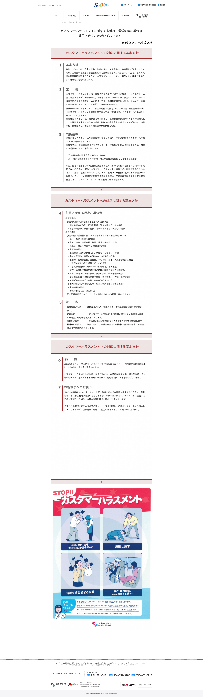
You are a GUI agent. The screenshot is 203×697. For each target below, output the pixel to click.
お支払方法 (111, 663)
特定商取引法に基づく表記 (148, 5)
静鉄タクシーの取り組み (82, 663)
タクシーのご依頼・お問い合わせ (99, 663)
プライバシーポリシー (129, 5)
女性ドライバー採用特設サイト (69, 665)
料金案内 (73, 663)
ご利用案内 (67, 663)
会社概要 (162, 5)
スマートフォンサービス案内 (122, 663)
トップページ (55, 22)
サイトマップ (138, 665)
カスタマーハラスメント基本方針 (120, 665)
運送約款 (132, 665)
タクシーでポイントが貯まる (138, 663)
